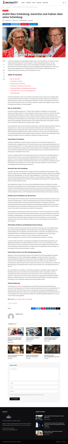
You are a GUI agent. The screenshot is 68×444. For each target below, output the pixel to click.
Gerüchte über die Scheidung (17, 83)
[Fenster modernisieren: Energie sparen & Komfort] (16, 349)
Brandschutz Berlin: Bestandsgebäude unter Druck (51, 356)
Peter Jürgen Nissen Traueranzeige (23, 299)
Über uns (64, 441)
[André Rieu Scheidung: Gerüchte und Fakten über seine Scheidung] (34, 42)
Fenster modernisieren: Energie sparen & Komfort (15, 356)
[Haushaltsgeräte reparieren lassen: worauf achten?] (52, 331)
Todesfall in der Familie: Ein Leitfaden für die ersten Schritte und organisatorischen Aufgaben (54, 424)
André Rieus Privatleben (16, 81)
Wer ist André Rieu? (15, 79)
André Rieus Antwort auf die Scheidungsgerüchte (22, 90)
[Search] (63, 2)
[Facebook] (3, 64)
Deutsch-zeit (8, 20)
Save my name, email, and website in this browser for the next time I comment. (27, 394)
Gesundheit (28, 2)
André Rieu (20, 286)
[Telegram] (3, 76)
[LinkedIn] (3, 70)
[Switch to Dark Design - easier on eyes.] (65, 2)
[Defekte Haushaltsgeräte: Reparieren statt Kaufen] (34, 349)
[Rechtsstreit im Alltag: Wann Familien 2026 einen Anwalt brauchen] (16, 331)
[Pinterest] (3, 73)
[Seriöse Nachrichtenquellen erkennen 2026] (34, 331)
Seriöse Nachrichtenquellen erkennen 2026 (32, 338)
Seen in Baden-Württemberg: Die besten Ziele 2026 (54, 416)
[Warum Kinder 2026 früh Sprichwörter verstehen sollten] (39, 433)
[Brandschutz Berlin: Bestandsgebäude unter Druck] (52, 349)
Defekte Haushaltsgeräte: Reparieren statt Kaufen (32, 356)
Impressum (58, 441)
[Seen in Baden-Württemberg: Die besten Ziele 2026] (39, 417)
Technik (23, 2)
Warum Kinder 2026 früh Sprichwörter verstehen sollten (53, 432)
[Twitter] (3, 67)
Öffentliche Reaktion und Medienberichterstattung (23, 88)
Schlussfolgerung (14, 93)
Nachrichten (45, 2)
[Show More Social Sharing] (39, 24)
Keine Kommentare (23, 20)
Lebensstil (39, 2)
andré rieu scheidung (12, 303)
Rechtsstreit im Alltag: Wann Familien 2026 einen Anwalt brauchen (15, 339)
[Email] (3, 79)
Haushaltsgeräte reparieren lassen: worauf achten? (51, 338)
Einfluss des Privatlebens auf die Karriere (20, 86)
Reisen (33, 2)
